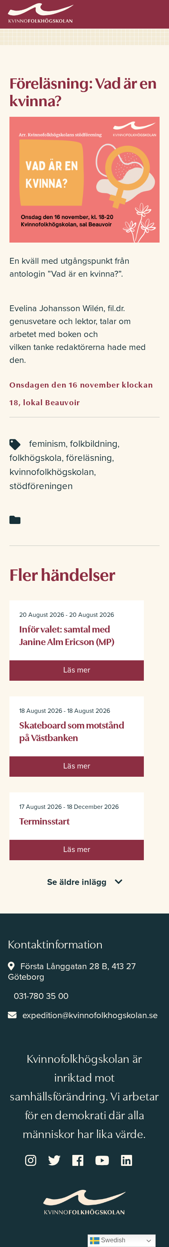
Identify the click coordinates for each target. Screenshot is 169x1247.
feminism (47, 444)
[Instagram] (36, 1163)
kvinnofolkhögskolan (51, 472)
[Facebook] (83, 1163)
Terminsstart (44, 820)
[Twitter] (60, 1163)
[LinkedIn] (132, 1163)
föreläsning (89, 458)
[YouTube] (108, 1163)
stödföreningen (41, 486)
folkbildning (94, 444)
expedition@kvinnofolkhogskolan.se (90, 1015)
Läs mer (76, 670)
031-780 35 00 (41, 996)
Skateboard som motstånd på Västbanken (71, 730)
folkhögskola (35, 458)
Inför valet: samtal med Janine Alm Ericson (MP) (66, 634)
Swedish (112, 1240)
